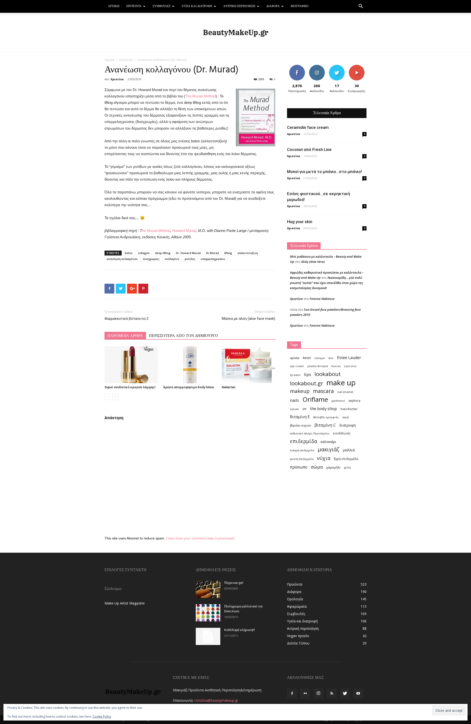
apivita (294, 358)
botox (128, 253)
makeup (300, 391)
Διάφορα (273, 6)
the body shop (323, 408)
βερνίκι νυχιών (300, 425)
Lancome (350, 366)
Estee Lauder (349, 357)
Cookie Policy (101, 716)
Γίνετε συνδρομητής (358, 68)
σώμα (317, 466)
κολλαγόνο (172, 259)
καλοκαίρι (328, 441)
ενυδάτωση (341, 433)
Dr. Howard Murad (188, 253)
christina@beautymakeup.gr (216, 700)
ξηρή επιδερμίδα (346, 459)
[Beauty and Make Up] (235, 33)
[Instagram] (318, 693)
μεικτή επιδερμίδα (302, 459)
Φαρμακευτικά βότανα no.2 (126, 318)
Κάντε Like (297, 66)
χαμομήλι (333, 467)
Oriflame (315, 399)
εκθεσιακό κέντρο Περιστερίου (309, 433)
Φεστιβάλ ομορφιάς (326, 417)
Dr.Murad (212, 253)
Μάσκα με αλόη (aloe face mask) (248, 318)
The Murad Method (200, 96)
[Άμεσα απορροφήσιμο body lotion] (190, 364)
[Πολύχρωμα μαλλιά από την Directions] (208, 612)
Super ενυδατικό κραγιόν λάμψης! (130, 387)
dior (331, 358)
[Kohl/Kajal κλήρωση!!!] (208, 636)
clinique (319, 358)
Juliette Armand (317, 366)
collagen (144, 253)
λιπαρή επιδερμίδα (302, 450)
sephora (354, 401)
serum (294, 409)
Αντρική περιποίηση (239, 6)
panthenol (338, 400)
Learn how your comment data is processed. (200, 538)
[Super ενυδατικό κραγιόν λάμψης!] (131, 364)
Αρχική (113, 6)
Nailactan (228, 387)
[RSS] (332, 693)
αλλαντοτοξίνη (247, 253)
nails (294, 400)
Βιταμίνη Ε (300, 416)
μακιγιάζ (328, 449)
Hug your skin (299, 221)
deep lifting (162, 253)
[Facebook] (292, 693)
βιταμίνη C (325, 425)
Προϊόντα (134, 6)
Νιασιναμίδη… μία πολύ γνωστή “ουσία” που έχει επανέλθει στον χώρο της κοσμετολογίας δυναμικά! (326, 282)
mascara (323, 390)
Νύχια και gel (233, 583)
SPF (304, 409)
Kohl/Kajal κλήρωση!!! (239, 630)
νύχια (323, 458)
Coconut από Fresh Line (309, 149)
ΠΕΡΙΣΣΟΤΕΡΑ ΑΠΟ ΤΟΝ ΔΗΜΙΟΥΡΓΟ (183, 336)
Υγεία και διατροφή (197, 6)
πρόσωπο (298, 467)
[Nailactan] (248, 364)
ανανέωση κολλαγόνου (122, 259)
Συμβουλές (161, 6)
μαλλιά (349, 449)
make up (341, 382)
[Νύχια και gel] (208, 589)
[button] (360, 6)
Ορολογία (126, 60)
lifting (228, 253)
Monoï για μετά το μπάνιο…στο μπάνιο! (324, 171)
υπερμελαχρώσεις (213, 259)
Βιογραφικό (300, 6)
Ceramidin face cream (308, 127)
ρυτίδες (190, 259)
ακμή (345, 417)
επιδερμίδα (303, 441)
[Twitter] (345, 693)
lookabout (327, 373)
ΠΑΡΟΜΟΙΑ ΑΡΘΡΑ (125, 336)
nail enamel (345, 392)
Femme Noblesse (322, 298)
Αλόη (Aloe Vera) (313, 261)
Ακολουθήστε (317, 66)
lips (307, 374)
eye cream (297, 366)
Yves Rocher (349, 409)
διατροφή (347, 425)
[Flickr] (305, 693)
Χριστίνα (117, 79)
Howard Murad (184, 230)
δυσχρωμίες (151, 259)
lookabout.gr (306, 383)
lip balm (295, 375)
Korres (336, 366)
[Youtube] (358, 693)
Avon (307, 357)
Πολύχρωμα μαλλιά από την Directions (243, 609)
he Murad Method (156, 230)
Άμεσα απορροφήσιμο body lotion (188, 387)
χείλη (347, 467)
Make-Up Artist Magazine (125, 603)
